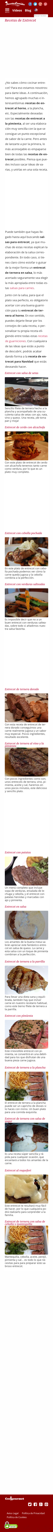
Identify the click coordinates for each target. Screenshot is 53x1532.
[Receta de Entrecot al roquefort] (26, 1202)
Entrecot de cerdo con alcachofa (25, 427)
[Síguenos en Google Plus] (41, 1504)
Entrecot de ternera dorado (22, 689)
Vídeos (17, 10)
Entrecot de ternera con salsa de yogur (25, 1120)
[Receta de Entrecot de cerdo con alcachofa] (26, 459)
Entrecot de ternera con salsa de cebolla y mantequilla (25, 1223)
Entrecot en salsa (15, 906)
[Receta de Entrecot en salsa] (26, 939)
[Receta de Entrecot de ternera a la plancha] (26, 1099)
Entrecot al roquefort (18, 1170)
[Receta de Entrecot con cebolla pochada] (26, 565)
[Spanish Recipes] (36, 10)
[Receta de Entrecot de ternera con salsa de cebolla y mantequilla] (26, 1253)
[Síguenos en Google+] (40, 4)
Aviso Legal (13, 1513)
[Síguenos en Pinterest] (45, 4)
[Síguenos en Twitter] (35, 4)
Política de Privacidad (33, 1513)
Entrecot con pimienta (19, 1015)
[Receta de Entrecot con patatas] (26, 884)
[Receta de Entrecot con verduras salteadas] (26, 616)
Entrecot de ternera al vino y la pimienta (24, 745)
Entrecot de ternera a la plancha (25, 1067)
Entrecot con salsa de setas (21, 373)
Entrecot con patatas (18, 852)
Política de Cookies (17, 1517)
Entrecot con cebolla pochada (23, 533)
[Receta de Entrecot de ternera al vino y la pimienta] (26, 775)
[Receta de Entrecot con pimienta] (26, 1048)
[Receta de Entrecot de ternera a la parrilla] (26, 993)
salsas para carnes (22, 288)
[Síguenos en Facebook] (30, 4)
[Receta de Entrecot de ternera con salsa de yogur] (26, 1151)
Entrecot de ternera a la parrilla (25, 961)
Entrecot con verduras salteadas (25, 584)
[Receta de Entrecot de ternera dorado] (26, 721)
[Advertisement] (26, 50)
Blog (28, 10)
